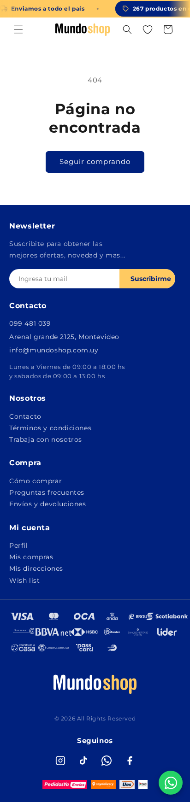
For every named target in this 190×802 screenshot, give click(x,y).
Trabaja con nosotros (45, 439)
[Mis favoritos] (147, 29)
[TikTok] (83, 760)
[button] (18, 29)
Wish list (24, 580)
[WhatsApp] (106, 760)
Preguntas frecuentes (46, 492)
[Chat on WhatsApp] (171, 783)
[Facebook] (129, 760)
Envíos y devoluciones (47, 504)
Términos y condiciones (50, 428)
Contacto (25, 416)
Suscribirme (151, 279)
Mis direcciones (36, 568)
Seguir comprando (95, 161)
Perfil (18, 545)
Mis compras (31, 557)
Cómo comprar (35, 481)
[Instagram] (60, 760)
